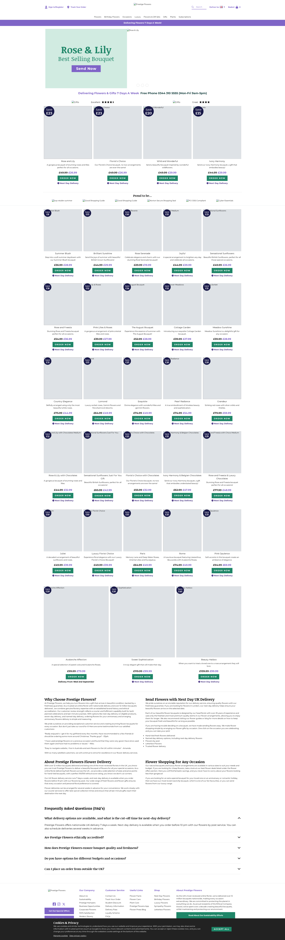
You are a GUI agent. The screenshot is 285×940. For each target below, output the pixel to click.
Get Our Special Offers (59, 911)
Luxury (138, 17)
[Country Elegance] (63, 378)
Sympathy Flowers (162, 906)
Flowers (97, 17)
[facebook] (54, 904)
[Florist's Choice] (118, 132)
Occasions (127, 17)
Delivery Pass (111, 909)
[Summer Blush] (63, 230)
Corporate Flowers (87, 909)
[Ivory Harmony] (217, 132)
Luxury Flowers (161, 903)
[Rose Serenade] (143, 230)
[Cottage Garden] (182, 304)
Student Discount (113, 903)
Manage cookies (60, 936)
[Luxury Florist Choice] (103, 530)
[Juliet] (63, 530)
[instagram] (58, 904)
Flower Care (135, 899)
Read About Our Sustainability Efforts (206, 915)
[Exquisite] (143, 378)
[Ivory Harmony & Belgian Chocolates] (182, 452)
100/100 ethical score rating (91, 773)
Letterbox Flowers (162, 909)
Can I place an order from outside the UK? (74, 869)
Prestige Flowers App (139, 906)
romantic (226, 778)
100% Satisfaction (87, 913)
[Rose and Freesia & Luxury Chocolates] (222, 452)
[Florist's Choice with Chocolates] (143, 452)
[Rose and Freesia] (63, 304)
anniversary (214, 778)
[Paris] (143, 530)
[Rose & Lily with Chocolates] (63, 452)
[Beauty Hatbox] (208, 621)
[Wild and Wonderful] (167, 132)
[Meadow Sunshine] (222, 304)
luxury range (166, 783)
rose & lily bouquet (180, 781)
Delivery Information (114, 906)
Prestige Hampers (87, 903)
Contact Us (110, 896)
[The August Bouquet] (143, 304)
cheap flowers (178, 768)
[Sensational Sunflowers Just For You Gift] (103, 452)
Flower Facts (135, 896)
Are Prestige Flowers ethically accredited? (74, 837)
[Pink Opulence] (222, 530)
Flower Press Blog (138, 909)
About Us (83, 896)
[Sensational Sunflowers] (222, 230)
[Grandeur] (222, 378)
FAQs (107, 916)
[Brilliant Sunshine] (103, 230)
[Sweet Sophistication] (142, 621)
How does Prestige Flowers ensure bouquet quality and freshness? (91, 848)
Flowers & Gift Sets (152, 17)
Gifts (165, 17)
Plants (173, 17)
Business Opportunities (89, 906)
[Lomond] (103, 378)
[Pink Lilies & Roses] (103, 304)
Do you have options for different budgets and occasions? (85, 858)
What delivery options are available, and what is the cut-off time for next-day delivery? (107, 818)
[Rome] (182, 530)
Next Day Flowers (162, 896)
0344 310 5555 (168, 93)
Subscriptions (185, 17)
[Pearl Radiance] (182, 378)
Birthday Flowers (111, 17)
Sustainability (85, 899)
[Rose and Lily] (68, 132)
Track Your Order (113, 899)
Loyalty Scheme (112, 913)
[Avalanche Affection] (76, 621)
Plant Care (134, 903)
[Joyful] (182, 230)
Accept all (221, 929)
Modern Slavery (86, 916)
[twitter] (64, 904)
